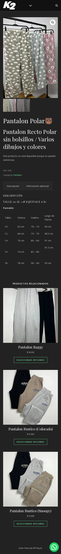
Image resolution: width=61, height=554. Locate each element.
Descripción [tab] (13, 186)
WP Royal (37, 548)
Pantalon (17, 175)
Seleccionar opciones (30, 360)
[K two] (9, 5)
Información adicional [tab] (37, 186)
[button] (53, 22)
